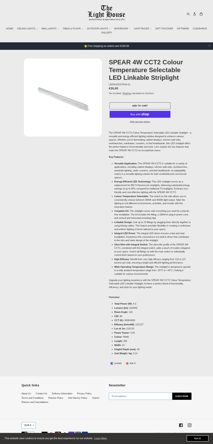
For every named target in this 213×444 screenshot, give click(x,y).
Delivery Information (62, 393)
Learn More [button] (100, 438)
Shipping (126, 93)
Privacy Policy (84, 393)
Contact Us (41, 393)
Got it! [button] (197, 438)
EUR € (27, 425)
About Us (26, 393)
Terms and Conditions (33, 398)
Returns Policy (55, 398)
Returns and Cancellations (35, 402)
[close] (209, 46)
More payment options (140, 122)
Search (95, 398)
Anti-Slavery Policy (77, 398)
